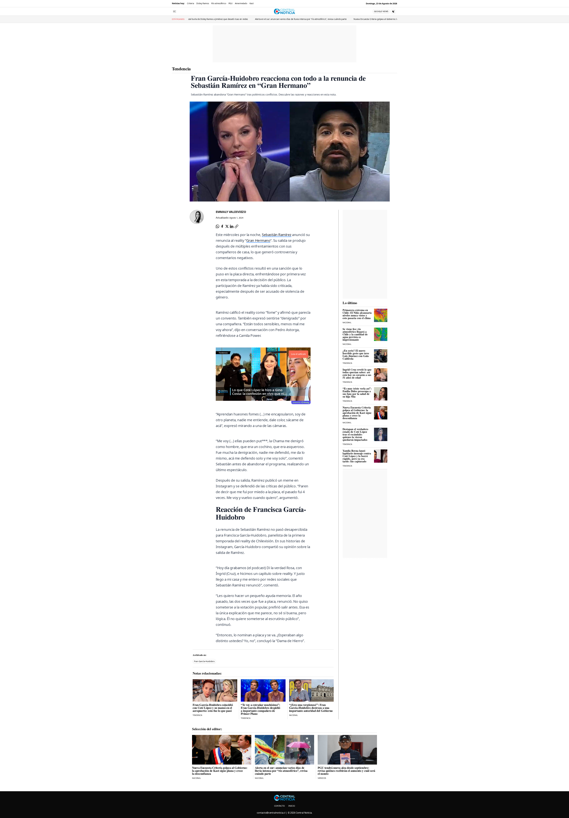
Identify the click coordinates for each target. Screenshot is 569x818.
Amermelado (241, 3)
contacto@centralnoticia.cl (271, 812)
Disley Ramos (202, 3)
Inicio (291, 805)
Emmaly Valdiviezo (231, 212)
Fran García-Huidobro (204, 661)
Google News (381, 11)
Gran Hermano (258, 240)
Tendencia (181, 68)
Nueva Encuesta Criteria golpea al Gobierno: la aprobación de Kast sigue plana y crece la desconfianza (339, 19)
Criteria (190, 3)
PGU (230, 3)
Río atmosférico (218, 3)
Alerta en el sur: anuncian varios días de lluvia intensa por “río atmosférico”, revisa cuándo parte (237, 19)
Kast (252, 3)
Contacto (279, 805)
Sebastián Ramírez (276, 234)
